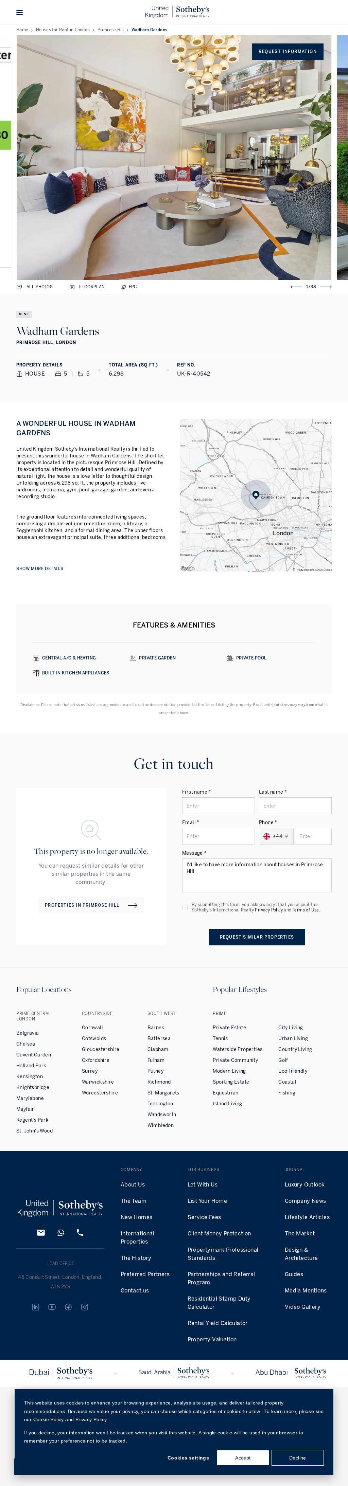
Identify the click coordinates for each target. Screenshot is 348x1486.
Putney (155, 1071)
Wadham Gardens (150, 30)
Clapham (158, 1049)
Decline (297, 1458)
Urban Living (293, 1038)
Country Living (295, 1049)
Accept (242, 1458)
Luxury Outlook (305, 1184)
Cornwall (92, 1028)
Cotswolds (94, 1038)
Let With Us (203, 1184)
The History (136, 1258)
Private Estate (229, 1028)
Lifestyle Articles (307, 1217)
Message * (194, 853)
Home (22, 30)
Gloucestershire (101, 1049)
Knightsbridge (32, 1087)
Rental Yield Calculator (218, 1323)
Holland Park (31, 1066)
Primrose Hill (111, 30)
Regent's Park (32, 1120)
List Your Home (207, 1201)
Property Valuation (212, 1339)
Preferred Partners (145, 1274)
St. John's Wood (34, 1131)
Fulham (155, 1060)
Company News (305, 1201)
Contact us (135, 1290)
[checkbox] (185, 907)
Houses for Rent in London (63, 30)
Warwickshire (98, 1082)
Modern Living (229, 1071)
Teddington (160, 1104)
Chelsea (25, 1044)
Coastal (287, 1082)
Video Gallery (302, 1307)
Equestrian (225, 1093)
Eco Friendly (292, 1071)
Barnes (155, 1028)
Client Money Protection (219, 1233)
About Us (133, 1184)
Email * (190, 823)
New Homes (137, 1217)
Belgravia (27, 1033)
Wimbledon (160, 1125)
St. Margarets (163, 1093)
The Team (133, 1201)
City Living (290, 1028)
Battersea (159, 1038)
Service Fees (204, 1217)
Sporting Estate (231, 1082)
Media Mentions (306, 1290)
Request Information (288, 51)
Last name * (273, 792)
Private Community (235, 1060)
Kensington (29, 1077)
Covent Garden (33, 1055)
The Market (300, 1233)
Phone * (268, 823)
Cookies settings (188, 1458)
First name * (196, 792)
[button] (19, 12)
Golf (283, 1060)
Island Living (227, 1104)
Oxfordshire (95, 1060)
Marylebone (30, 1098)
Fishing (286, 1093)
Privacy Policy (269, 910)
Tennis (220, 1038)
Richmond (159, 1082)
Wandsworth (161, 1115)
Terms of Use (306, 910)
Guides (294, 1274)
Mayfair (25, 1109)
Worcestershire (100, 1093)
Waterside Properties (237, 1049)
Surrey (90, 1071)
